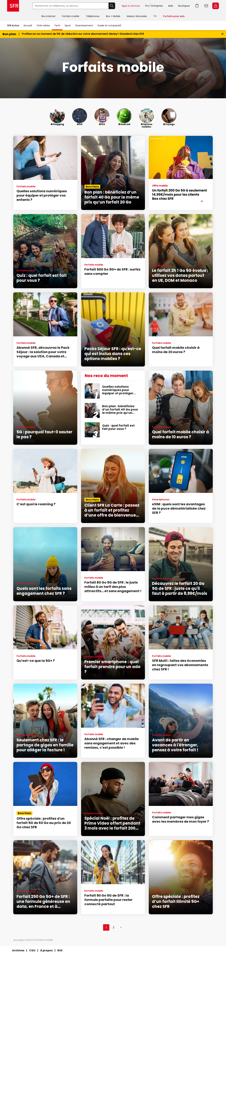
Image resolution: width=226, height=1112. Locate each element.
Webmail (206, 5)
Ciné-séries (43, 25)
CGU (32, 950)
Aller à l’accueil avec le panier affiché (197, 5)
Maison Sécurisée (137, 16)
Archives (18, 950)
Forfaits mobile (70, 16)
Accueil (27, 25)
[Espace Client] (215, 5)
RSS (60, 950)
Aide (170, 5)
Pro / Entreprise (154, 5)
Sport (68, 25)
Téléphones (92, 16)
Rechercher (112, 5)
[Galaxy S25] (181, 173)
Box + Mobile (113, 16)
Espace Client (215, 5)
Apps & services (131, 5)
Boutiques (184, 5)
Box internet (48, 16)
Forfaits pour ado (174, 16)
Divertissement (84, 25)
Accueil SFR (13, 6)
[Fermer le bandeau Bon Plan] (222, 34)
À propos (46, 950)
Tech (57, 25)
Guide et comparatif (109, 25)
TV (155, 16)
